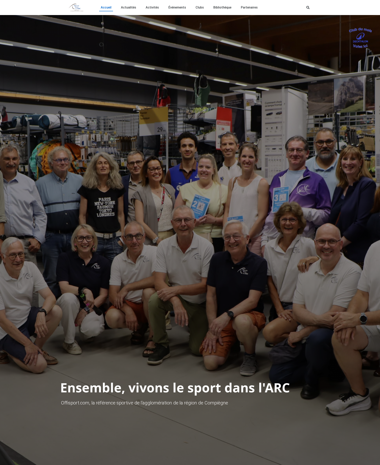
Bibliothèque (222, 7)
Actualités (128, 7)
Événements (177, 7)
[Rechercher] (308, 7)
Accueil (106, 7)
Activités (152, 7)
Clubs (200, 7)
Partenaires (249, 7)
